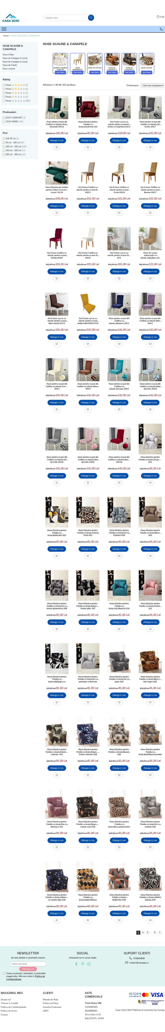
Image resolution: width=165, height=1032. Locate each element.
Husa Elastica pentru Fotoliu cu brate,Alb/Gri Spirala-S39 (150, 897)
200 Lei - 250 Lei (13, 154)
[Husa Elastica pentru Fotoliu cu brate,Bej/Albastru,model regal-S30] (150, 731)
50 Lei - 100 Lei (13, 142)
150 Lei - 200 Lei (13, 150)
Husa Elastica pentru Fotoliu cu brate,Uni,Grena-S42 (87, 124)
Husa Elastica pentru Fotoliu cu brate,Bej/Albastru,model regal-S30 (150, 751)
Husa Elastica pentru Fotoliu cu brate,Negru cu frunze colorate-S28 (87, 751)
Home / (6, 36)
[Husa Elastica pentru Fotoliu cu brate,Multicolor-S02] (56, 512)
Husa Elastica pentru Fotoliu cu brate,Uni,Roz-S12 (150, 605)
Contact (4, 1014)
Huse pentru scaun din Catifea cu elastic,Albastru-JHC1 (119, 320)
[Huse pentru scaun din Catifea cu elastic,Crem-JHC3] (56, 369)
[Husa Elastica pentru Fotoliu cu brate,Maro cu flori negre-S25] (150, 658)
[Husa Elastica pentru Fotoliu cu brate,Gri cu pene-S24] (119, 658)
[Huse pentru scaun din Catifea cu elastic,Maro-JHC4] (87, 369)
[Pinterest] (82, 964)
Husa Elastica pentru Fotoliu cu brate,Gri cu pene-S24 (119, 679)
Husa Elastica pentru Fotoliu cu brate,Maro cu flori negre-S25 (150, 679)
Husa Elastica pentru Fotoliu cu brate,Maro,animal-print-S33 (119, 824)
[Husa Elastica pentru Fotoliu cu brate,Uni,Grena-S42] (87, 107)
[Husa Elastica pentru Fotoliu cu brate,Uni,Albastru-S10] (119, 585)
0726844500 (139, 958)
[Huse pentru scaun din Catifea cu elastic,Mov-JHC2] (150, 304)
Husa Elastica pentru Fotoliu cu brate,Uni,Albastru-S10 (119, 605)
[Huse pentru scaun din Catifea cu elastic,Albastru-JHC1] (119, 304)
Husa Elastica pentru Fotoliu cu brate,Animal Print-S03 (87, 532)
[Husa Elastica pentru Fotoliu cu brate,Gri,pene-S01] (150, 439)
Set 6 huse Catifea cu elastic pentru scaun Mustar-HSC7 (150, 189)
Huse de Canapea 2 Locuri (15, 58)
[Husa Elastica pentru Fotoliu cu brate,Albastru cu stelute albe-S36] (56, 876)
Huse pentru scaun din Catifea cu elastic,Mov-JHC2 (150, 320)
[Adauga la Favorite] (56, 147)
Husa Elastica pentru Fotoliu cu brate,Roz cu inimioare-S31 (56, 824)
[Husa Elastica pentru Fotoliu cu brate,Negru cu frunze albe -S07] (87, 585)
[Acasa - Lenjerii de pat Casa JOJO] (17, 17)
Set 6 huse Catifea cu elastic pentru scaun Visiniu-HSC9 (57, 255)
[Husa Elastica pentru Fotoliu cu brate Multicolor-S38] (119, 877)
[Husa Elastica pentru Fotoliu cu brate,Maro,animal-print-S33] (119, 804)
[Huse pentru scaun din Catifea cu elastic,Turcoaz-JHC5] (119, 369)
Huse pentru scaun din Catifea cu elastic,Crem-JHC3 (57, 386)
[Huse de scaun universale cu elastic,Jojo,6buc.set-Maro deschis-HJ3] (150, 238)
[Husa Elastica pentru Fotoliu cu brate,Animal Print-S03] (87, 512)
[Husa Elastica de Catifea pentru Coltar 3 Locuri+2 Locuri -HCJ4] (56, 173)
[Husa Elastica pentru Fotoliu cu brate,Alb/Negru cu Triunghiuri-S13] (56, 658)
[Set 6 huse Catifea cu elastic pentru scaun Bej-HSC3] (87, 173)
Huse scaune (9, 68)
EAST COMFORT (14, 117)
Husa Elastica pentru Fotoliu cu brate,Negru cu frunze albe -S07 (87, 605)
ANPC (46, 1011)
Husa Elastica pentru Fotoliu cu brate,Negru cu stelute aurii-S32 (87, 824)
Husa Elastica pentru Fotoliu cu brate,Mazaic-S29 (119, 751)
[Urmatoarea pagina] (160, 933)
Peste (9, 85)
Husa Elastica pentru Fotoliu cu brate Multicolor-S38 (119, 897)
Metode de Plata (50, 999)
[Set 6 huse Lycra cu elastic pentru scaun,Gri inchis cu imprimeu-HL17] (119, 107)
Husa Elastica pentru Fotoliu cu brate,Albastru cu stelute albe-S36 (57, 897)
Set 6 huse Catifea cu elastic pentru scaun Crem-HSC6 (119, 189)
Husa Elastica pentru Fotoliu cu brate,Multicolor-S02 (56, 532)
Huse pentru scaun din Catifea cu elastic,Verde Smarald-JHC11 (57, 124)
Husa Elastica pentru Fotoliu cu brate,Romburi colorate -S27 (57, 751)
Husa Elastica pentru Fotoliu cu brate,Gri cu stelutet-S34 (150, 824)
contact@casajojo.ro (139, 963)
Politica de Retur (50, 1003)
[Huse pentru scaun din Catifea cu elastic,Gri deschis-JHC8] (56, 439)
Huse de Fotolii (10, 65)
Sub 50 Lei (11, 138)
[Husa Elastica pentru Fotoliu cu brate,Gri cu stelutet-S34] (150, 804)
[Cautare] (91, 18)
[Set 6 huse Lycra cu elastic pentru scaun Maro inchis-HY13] (56, 304)
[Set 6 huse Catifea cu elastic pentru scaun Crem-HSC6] (119, 173)
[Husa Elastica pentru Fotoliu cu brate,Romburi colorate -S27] (56, 732)
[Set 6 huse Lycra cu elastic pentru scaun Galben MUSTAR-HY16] (87, 304)
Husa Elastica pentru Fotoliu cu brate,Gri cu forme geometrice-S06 (57, 605)
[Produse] (4, 30)
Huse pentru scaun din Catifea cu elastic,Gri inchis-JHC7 (150, 124)
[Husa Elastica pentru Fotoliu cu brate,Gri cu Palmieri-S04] (119, 512)
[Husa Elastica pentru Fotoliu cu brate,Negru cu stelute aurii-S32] (87, 804)
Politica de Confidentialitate (13, 1007)
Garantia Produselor (52, 1007)
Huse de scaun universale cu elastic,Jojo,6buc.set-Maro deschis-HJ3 (150, 255)
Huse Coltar (8, 54)
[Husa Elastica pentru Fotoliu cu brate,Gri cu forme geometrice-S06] (56, 585)
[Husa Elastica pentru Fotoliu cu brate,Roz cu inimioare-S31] (56, 804)
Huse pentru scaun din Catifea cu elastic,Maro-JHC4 (88, 386)
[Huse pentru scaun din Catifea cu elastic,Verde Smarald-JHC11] (56, 107)
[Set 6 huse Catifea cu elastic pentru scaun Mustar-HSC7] (150, 173)
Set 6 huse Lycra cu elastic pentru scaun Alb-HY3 (119, 255)
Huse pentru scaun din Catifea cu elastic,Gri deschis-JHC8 (57, 459)
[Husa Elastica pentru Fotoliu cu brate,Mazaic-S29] (119, 731)
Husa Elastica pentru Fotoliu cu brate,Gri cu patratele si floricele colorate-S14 (88, 679)
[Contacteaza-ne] (161, 29)
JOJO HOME (12, 121)
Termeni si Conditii (9, 1003)
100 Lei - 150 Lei (13, 146)
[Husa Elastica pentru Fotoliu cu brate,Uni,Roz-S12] (150, 585)
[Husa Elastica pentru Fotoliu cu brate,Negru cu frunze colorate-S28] (87, 731)
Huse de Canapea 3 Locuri (15, 61)
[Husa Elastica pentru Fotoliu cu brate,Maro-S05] (150, 512)
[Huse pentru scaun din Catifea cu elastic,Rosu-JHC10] (119, 439)
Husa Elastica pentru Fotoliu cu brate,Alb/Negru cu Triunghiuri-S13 (56, 679)
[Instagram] (89, 964)
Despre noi (6, 999)
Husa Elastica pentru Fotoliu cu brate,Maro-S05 (150, 532)
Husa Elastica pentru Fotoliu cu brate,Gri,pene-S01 (150, 459)
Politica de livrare (9, 1011)
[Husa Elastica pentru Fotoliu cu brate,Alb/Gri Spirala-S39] (150, 877)
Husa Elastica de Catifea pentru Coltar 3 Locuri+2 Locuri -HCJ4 (57, 189)
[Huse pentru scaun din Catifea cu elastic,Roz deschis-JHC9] (87, 439)
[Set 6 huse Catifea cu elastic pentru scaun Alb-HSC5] (87, 238)
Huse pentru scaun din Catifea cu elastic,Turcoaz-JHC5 (119, 386)
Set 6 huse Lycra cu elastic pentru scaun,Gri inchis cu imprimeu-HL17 (119, 124)
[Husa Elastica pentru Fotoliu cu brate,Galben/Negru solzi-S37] (87, 877)
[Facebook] (76, 964)
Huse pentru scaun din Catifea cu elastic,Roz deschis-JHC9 (88, 459)
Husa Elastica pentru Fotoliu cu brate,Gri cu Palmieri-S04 (119, 532)
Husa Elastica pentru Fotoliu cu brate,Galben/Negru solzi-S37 (87, 897)
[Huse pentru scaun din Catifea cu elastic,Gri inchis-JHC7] (150, 107)
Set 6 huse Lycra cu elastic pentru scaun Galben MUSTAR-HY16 (88, 320)
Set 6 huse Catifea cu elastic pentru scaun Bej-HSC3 (88, 189)
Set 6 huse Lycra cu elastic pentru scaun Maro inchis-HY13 (57, 320)
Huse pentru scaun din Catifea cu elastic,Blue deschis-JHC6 (150, 386)
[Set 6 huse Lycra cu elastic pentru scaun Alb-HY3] (119, 238)
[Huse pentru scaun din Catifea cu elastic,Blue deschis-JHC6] (150, 369)
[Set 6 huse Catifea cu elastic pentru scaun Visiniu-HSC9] (56, 239)
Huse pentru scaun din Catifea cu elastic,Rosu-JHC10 (119, 459)
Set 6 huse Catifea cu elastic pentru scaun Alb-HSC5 (88, 255)
